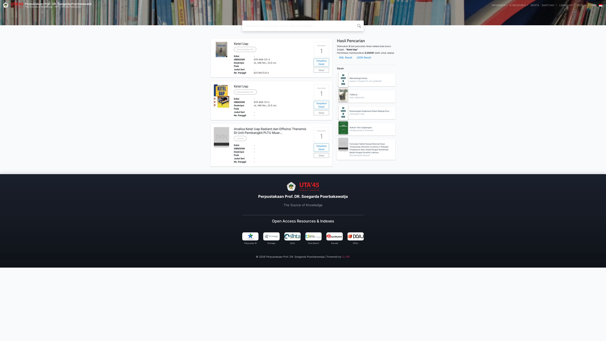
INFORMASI (498, 5)
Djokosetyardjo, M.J (245, 49)
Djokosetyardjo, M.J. (245, 92)
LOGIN (592, 5)
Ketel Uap (241, 44)
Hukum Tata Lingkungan (361, 127)
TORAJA (353, 94)
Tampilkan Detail (321, 62)
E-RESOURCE (518, 5)
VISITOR (581, 5)
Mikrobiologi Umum (358, 78)
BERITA (535, 5)
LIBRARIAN (565, 5)
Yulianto (240, 138)
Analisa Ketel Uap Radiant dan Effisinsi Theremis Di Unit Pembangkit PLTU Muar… (270, 131)
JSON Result (363, 57)
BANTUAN (548, 5)
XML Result (345, 57)
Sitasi (321, 70)
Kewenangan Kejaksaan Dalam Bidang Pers (369, 111)
